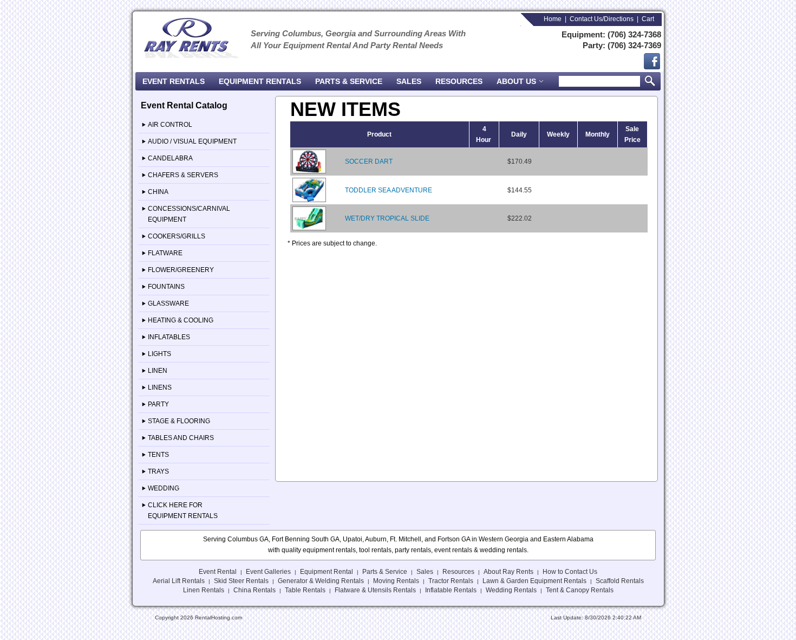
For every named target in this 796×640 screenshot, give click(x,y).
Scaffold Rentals (620, 581)
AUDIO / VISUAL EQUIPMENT (192, 141)
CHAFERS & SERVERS (183, 175)
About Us (517, 81)
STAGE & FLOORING (179, 421)
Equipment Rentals (260, 81)
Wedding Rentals (511, 590)
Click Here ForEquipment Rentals (183, 510)
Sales (408, 81)
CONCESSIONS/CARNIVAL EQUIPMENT (189, 214)
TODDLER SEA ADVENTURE (388, 190)
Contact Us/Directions (602, 19)
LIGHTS (159, 354)
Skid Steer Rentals (241, 581)
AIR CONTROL (170, 124)
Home (553, 19)
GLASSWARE (168, 303)
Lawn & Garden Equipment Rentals (534, 581)
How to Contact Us (570, 572)
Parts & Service (348, 81)
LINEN (157, 370)
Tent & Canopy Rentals (580, 590)
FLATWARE (165, 253)
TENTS (158, 454)
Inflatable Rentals (451, 590)
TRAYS (158, 471)
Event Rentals (173, 81)
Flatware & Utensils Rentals (375, 590)
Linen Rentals (203, 590)
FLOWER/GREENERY (181, 270)
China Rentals (254, 590)
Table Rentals (305, 590)
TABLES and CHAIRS (181, 438)
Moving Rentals (396, 581)
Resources (458, 81)
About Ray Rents (508, 572)
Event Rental (218, 572)
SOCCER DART (369, 161)
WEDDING (163, 488)
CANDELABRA (170, 158)
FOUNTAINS (166, 286)
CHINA (158, 192)
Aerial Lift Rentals (179, 581)
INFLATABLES (169, 337)
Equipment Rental (326, 572)
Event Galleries (268, 572)
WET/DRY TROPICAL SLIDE (387, 218)
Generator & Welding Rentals (321, 581)
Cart (648, 19)
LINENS (160, 387)
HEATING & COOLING (180, 320)
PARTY (158, 404)
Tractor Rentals (450, 581)
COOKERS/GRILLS (176, 236)
